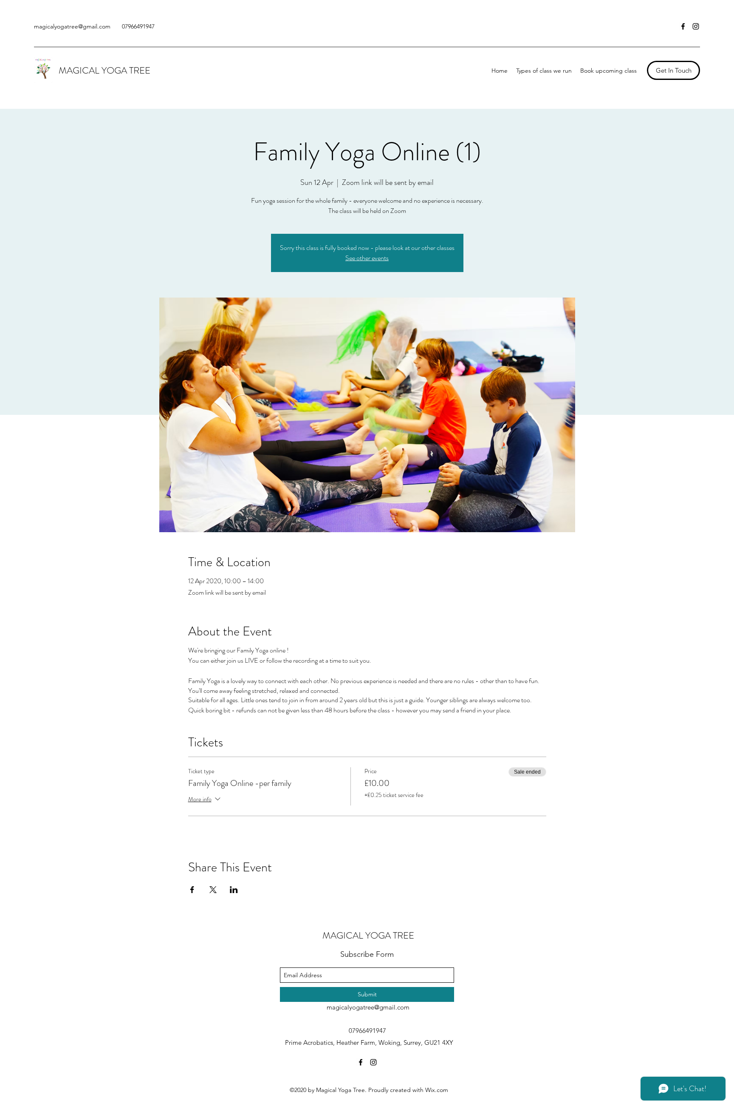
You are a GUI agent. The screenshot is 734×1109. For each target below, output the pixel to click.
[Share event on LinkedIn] (234, 889)
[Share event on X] (213, 889)
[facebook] (683, 26)
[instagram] (696, 26)
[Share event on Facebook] (192, 889)
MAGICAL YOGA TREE (104, 70)
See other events (367, 258)
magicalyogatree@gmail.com (72, 26)
